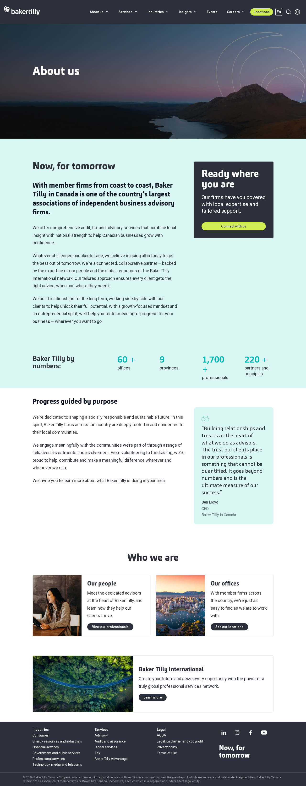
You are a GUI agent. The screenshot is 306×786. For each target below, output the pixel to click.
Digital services (106, 747)
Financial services (46, 747)
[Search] (288, 12)
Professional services (49, 759)
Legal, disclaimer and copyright (180, 741)
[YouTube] (264, 732)
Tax (97, 753)
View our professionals (110, 627)
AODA (161, 735)
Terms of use (167, 753)
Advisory (101, 735)
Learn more (152, 697)
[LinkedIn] (224, 732)
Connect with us (233, 226)
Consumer (40, 735)
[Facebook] (250, 732)
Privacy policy (167, 747)
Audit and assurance (110, 741)
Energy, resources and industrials (57, 741)
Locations (262, 12)
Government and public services (57, 753)
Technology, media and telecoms (57, 764)
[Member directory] (297, 12)
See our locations (229, 627)
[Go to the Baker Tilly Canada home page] (22, 12)
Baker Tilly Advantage (111, 759)
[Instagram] (237, 732)
